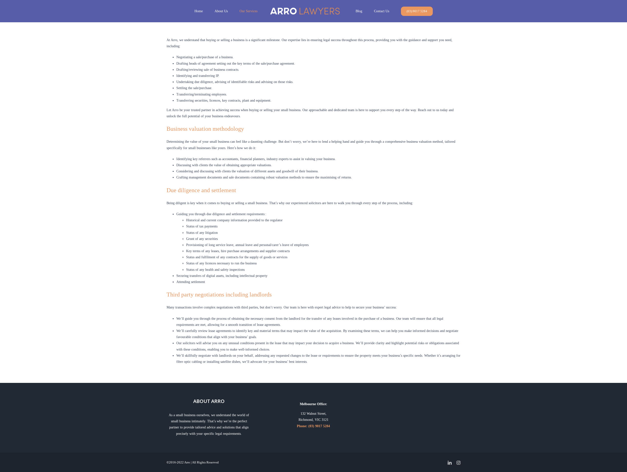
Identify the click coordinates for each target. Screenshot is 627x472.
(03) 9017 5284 (319, 426)
